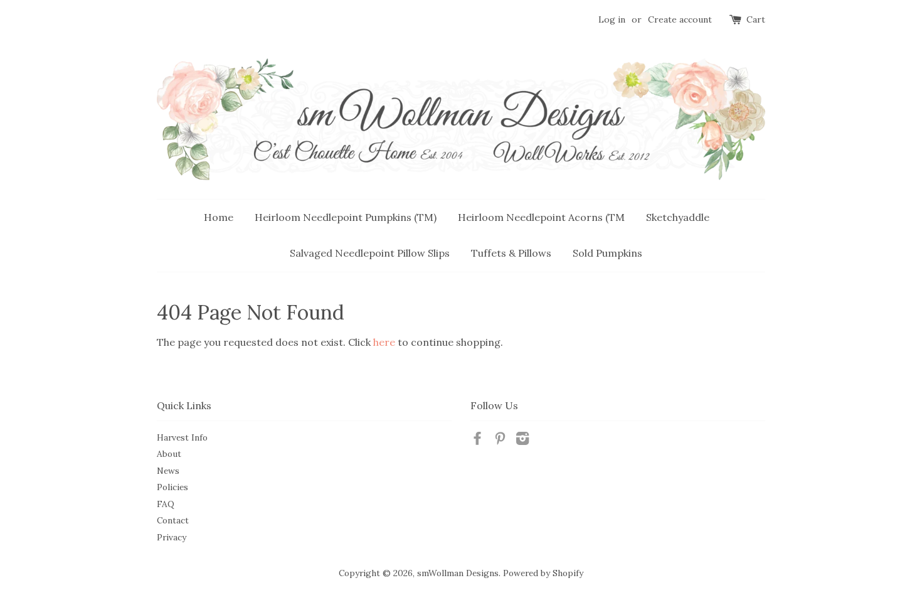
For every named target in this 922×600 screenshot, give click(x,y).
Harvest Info (182, 437)
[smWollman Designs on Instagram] (522, 440)
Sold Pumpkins (607, 253)
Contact (173, 520)
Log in (611, 19)
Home (218, 217)
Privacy (171, 537)
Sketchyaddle (677, 217)
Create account (680, 19)
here (384, 342)
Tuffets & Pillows (511, 253)
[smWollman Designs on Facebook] (477, 440)
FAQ (165, 504)
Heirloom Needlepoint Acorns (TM (541, 217)
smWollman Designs (458, 573)
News (168, 470)
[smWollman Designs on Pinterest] (500, 440)
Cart (755, 19)
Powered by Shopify (543, 573)
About (169, 453)
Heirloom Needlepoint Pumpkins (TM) (346, 217)
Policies (172, 487)
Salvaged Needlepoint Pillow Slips (370, 253)
